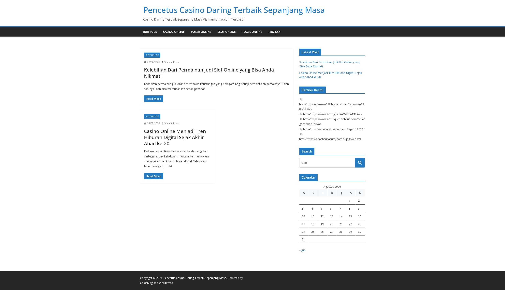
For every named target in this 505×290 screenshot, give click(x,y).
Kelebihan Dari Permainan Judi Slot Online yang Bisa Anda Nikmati (209, 72)
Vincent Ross (172, 62)
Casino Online (174, 32)
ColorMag (146, 283)
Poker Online (201, 32)
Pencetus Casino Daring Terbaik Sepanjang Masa (234, 9)
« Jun (302, 250)
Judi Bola (150, 32)
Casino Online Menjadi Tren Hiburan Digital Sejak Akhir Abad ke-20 (175, 137)
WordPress (166, 283)
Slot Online (227, 32)
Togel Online (252, 32)
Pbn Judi (274, 32)
